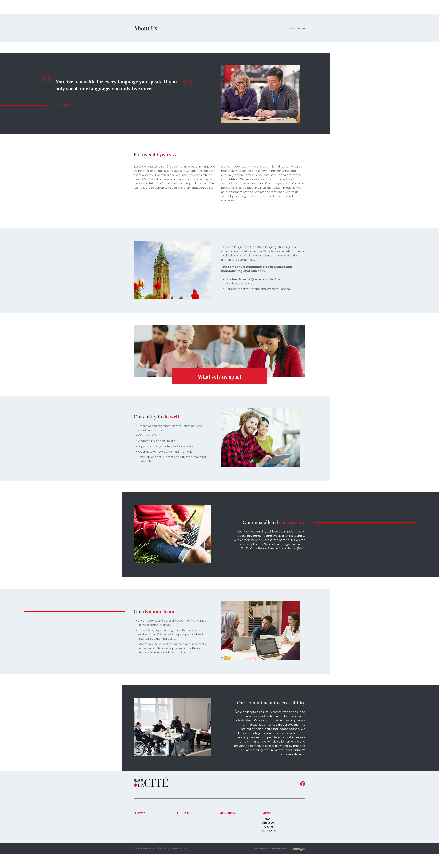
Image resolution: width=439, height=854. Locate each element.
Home (291, 28)
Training (267, 826)
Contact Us (269, 830)
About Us (268, 822)
